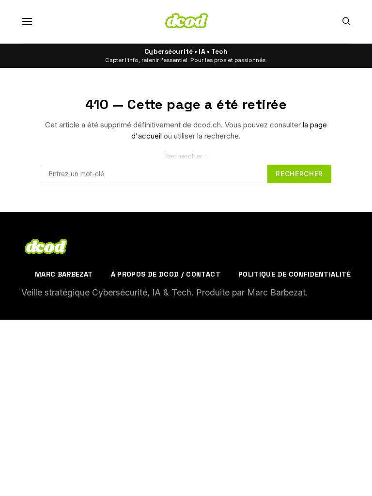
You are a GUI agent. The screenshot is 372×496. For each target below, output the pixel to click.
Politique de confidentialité (294, 274)
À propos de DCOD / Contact (165, 274)
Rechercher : (186, 156)
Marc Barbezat (64, 274)
